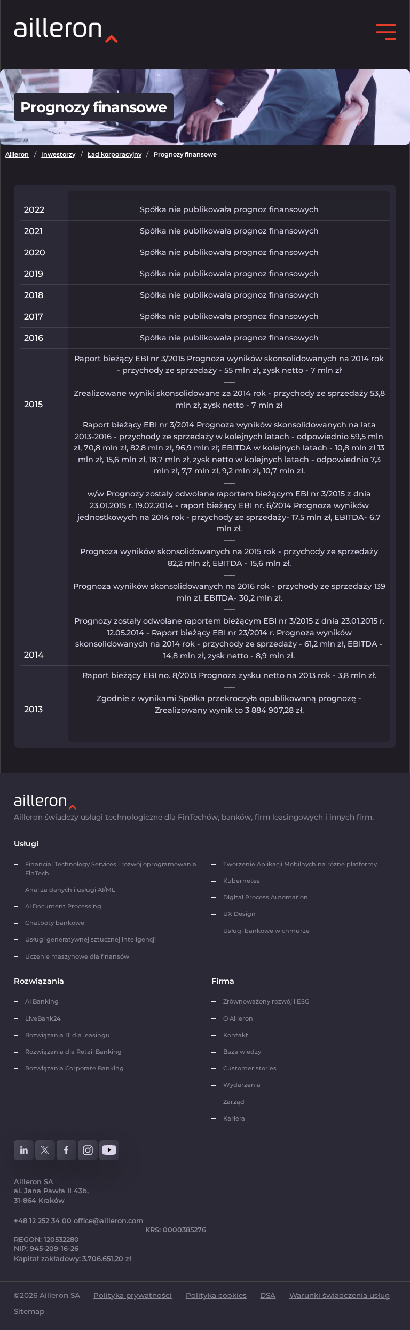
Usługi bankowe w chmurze (266, 931)
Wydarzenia (242, 1084)
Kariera (234, 1118)
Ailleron (17, 154)
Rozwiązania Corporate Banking (76, 1068)
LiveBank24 (42, 1018)
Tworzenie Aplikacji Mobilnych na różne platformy (300, 864)
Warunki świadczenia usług (339, 1295)
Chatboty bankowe (54, 923)
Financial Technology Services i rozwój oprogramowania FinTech (110, 868)
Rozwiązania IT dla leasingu (67, 1035)
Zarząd (234, 1102)
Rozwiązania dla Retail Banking (73, 1051)
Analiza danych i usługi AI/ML (70, 889)
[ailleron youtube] (109, 1150)
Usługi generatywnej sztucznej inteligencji (90, 939)
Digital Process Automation (265, 897)
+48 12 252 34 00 (43, 1221)
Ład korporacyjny (114, 154)
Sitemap (29, 1311)
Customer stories (250, 1068)
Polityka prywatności (132, 1295)
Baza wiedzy (242, 1051)
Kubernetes (241, 880)
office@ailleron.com (108, 1221)
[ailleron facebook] (67, 1150)
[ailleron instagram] (88, 1150)
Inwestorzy (58, 154)
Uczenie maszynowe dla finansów (77, 956)
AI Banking (42, 1001)
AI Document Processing (64, 906)
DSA (267, 1295)
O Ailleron (238, 1018)
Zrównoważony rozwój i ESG (266, 1001)
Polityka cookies (216, 1295)
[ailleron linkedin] (24, 1150)
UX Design (239, 913)
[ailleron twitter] (45, 1150)
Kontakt (235, 1035)
